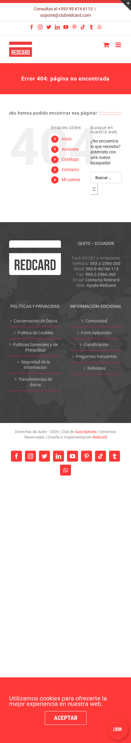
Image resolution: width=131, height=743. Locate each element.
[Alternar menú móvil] (118, 45)
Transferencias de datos (35, 382)
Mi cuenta (71, 179)
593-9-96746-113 (102, 269)
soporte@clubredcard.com (65, 15)
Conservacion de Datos (35, 320)
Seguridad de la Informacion (35, 364)
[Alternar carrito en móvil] (106, 45)
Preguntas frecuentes (96, 356)
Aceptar (65, 717)
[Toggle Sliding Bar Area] (125, 5)
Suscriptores (86, 431)
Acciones (70, 149)
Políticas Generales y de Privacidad (35, 347)
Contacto (70, 169)
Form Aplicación (96, 332)
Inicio (67, 138)
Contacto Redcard (102, 279)
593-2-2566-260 (105, 263)
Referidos (96, 368)
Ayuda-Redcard (101, 285)
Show (117, 729)
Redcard (100, 437)
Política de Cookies (35, 332)
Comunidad (96, 320)
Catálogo (70, 159)
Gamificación (96, 344)
